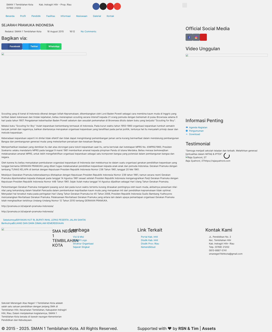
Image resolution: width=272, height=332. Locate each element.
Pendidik (36, 16)
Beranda (10, 16)
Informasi (66, 16)
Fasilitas (50, 16)
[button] (184, 5)
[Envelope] (117, 6)
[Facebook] (96, 6)
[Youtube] (110, 6)
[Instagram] (103, 6)
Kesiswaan (81, 16)
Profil (23, 16)
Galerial (97, 16)
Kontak (110, 16)
